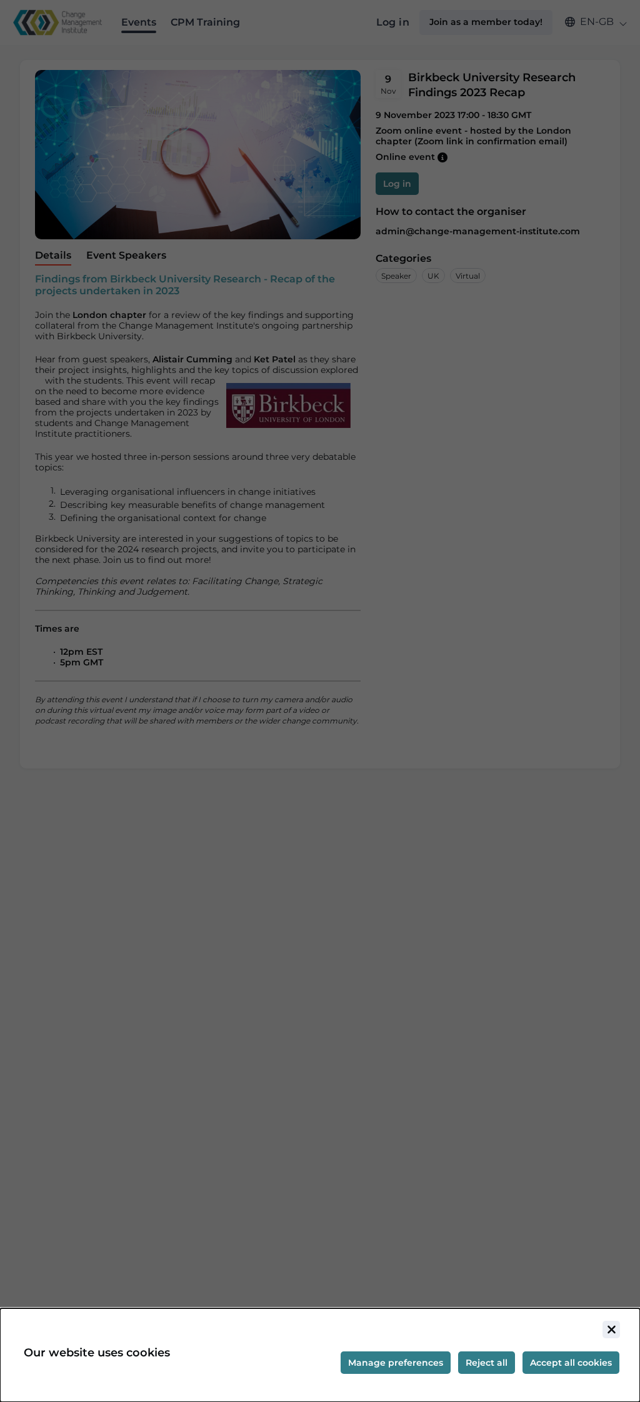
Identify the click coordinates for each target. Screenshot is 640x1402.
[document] (320, 1355)
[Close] (611, 1329)
